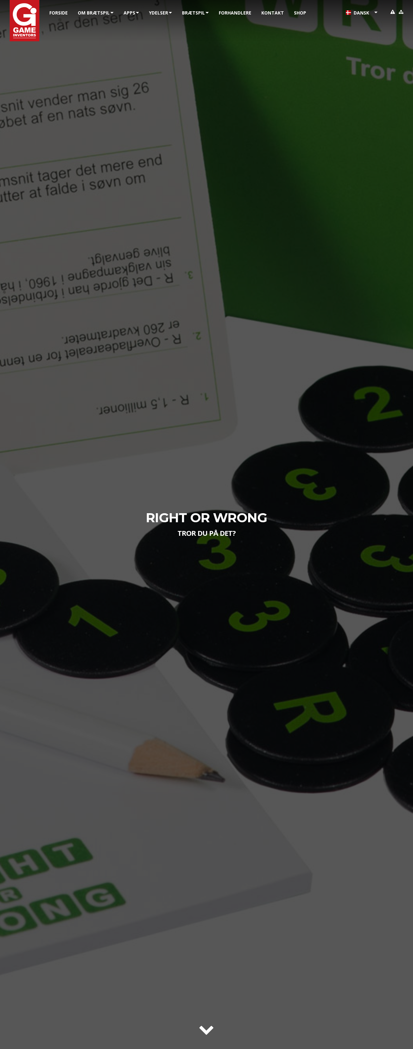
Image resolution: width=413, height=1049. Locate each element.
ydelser (158, 13)
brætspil (193, 13)
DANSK (360, 13)
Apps (129, 13)
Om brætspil (94, 13)
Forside (58, 13)
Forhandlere (235, 13)
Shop (300, 13)
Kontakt (272, 13)
